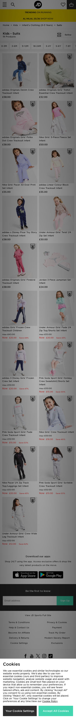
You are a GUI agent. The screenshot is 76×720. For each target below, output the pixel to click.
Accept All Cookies (56, 710)
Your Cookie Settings (20, 710)
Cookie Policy (50, 701)
